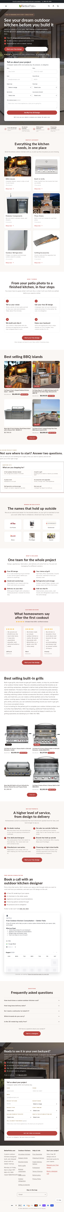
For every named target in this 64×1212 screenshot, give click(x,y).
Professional (36, 1167)
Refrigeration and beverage (14, 487)
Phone (34, 68)
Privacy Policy (36, 1179)
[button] (6, 6)
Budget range (37, 1100)
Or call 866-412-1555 (42, 54)
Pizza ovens (22, 1175)
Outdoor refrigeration (22, 1180)
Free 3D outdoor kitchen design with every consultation (27, 1)
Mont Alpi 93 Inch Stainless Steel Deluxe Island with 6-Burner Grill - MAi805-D (17, 429)
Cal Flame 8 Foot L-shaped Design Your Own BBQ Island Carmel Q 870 (44, 429)
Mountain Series (23, 1162)
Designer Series (23, 1158)
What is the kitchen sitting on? (42, 1114)
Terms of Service (37, 1171)
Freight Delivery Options (37, 1163)
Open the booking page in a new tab (38, 974)
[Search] (49, 6)
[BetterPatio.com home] (27, 5)
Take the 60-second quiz (36, 49)
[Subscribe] (45, 1194)
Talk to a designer (32, 1033)
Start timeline (9, 92)
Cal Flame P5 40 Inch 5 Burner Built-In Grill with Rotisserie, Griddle (17, 749)
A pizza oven (10, 480)
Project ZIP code (36, 76)
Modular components (22, 1170)
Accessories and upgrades (44, 480)
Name (8, 68)
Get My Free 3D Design (32, 112)
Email (8, 76)
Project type (11, 1107)
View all (32, 438)
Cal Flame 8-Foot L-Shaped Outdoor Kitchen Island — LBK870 (16, 391)
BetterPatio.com (27, 1208)
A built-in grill (46, 473)
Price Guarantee (37, 1154)
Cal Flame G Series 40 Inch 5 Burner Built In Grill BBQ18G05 (46, 786)
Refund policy (36, 1175)
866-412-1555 (24, 909)
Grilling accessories (24, 1184)
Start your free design (14, 49)
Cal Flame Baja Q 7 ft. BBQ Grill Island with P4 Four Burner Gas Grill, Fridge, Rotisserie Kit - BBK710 (45, 392)
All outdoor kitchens (24, 1154)
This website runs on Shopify (38, 1208)
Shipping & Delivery (38, 1158)
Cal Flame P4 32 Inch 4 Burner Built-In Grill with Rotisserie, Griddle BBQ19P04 (45, 749)
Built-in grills (22, 1165)
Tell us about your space (13, 100)
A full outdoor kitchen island (14, 472)
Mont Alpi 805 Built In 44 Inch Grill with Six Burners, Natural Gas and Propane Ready (16, 786)
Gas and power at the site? (38, 92)
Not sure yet (43, 487)
